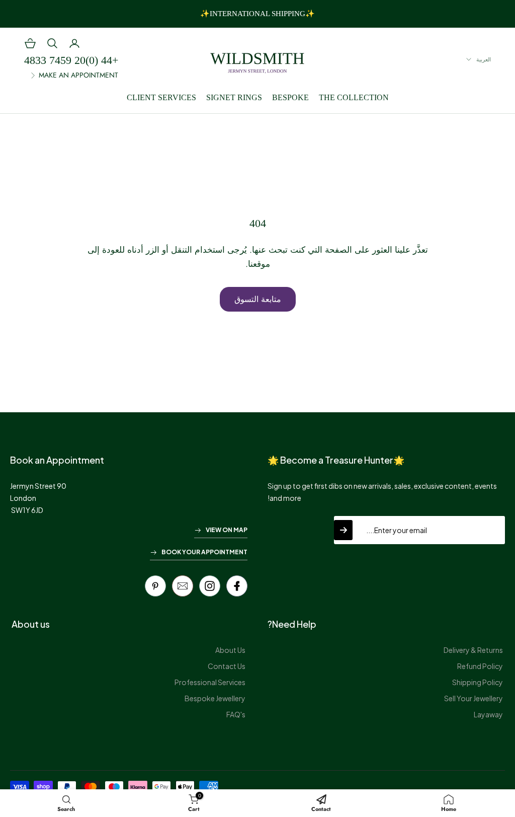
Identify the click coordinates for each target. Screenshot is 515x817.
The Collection (354, 97)
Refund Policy (480, 666)
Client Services (161, 97)
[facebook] (236, 586)
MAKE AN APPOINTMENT (78, 75)
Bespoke (290, 97)
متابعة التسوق (257, 299)
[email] (182, 586)
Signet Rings (234, 97)
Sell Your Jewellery (473, 698)
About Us (230, 649)
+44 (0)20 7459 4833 (71, 60)
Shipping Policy (477, 682)
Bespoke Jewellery (215, 698)
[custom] (209, 586)
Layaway (488, 714)
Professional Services (210, 682)
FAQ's (235, 714)
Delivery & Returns (473, 649)
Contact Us (226, 666)
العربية (483, 59)
